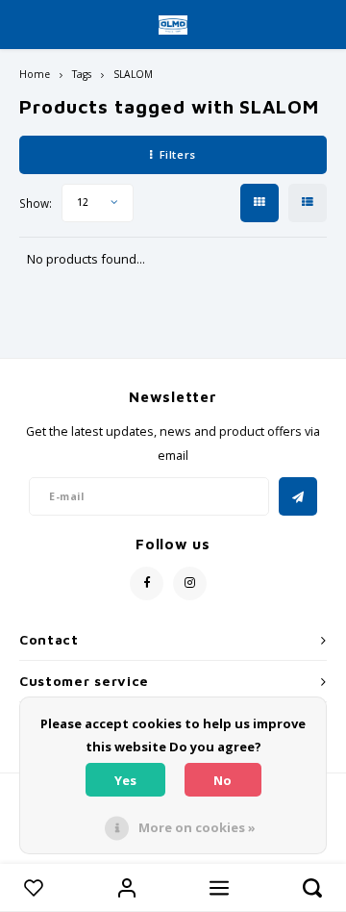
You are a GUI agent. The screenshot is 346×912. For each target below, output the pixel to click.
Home (34, 74)
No (222, 780)
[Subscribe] (298, 496)
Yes (125, 780)
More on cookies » (197, 827)
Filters (178, 154)
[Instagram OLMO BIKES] (190, 583)
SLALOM (133, 74)
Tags (81, 74)
